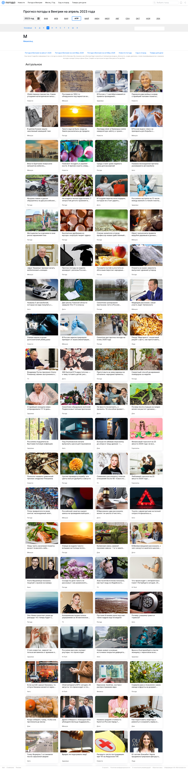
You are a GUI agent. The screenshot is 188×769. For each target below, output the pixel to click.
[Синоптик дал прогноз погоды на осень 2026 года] (111, 330)
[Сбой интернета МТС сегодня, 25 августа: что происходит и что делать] (76, 677)
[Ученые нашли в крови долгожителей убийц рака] (41, 330)
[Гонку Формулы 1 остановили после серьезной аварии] (41, 747)
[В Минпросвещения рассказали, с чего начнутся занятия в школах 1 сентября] (146, 538)
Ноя (148, 18)
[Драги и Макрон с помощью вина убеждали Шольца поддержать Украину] (76, 712)
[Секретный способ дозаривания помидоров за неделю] (146, 364)
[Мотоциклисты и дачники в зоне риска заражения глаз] (41, 225)
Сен (128, 18)
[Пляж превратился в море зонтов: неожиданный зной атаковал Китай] (41, 503)
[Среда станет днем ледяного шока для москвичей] (111, 156)
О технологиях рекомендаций (141, 767)
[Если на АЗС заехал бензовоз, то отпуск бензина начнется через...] (41, 677)
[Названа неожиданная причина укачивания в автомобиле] (146, 156)
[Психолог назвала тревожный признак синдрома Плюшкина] (41, 469)
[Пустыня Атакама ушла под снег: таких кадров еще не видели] (111, 608)
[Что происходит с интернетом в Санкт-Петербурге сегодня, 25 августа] (146, 573)
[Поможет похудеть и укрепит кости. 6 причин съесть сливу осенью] (76, 156)
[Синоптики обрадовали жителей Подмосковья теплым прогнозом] (76, 399)
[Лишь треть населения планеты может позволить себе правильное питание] (41, 538)
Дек (158, 18)
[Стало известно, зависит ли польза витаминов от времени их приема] (41, 642)
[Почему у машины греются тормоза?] (146, 608)
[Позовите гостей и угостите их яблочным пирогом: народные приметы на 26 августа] (111, 260)
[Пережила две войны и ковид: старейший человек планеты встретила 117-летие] (146, 86)
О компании (10, 767)
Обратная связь (157, 767)
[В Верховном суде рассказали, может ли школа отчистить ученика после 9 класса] (111, 503)
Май (87, 18)
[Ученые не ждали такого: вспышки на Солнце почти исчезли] (76, 538)
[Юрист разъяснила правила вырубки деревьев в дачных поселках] (146, 225)
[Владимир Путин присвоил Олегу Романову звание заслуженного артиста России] (41, 364)
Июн (97, 18)
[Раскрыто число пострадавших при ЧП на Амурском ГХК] (111, 747)
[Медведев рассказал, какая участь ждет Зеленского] (146, 295)
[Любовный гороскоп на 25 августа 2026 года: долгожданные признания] (146, 469)
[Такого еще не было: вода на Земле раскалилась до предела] (76, 121)
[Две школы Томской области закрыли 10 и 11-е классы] (76, 295)
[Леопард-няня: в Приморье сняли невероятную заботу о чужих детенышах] (111, 121)
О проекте (105, 767)
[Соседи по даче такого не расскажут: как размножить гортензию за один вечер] (76, 573)
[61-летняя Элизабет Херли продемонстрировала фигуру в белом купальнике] (146, 747)
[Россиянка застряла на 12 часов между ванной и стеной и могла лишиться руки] (146, 191)
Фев (56, 18)
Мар (66, 18)
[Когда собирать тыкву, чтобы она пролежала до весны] (41, 712)
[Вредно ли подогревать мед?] (76, 747)
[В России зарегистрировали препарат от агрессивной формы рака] (76, 330)
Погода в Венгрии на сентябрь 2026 (69, 53)
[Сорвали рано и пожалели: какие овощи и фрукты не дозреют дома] (146, 677)
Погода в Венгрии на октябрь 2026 (101, 53)
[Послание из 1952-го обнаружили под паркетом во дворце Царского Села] (76, 86)
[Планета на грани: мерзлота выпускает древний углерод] (146, 260)
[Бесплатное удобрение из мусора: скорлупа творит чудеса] (76, 225)
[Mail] (3, 2)
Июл (107, 18)
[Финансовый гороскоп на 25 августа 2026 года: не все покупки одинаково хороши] (146, 434)
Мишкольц (28, 41)
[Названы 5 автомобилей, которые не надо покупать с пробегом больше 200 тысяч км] (41, 295)
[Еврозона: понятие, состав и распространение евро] (111, 677)
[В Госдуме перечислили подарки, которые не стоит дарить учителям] (111, 191)
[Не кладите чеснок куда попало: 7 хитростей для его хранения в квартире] (76, 191)
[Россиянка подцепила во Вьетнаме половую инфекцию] (41, 434)
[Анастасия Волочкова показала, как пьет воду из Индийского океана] (111, 573)
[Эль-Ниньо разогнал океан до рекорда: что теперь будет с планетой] (41, 608)
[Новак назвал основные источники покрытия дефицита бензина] (111, 642)
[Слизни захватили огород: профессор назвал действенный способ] (111, 225)
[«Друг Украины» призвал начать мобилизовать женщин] (41, 260)
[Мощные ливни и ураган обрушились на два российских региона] (41, 191)
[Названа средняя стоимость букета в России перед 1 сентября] (111, 712)
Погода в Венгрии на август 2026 (38, 53)
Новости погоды (125, 53)
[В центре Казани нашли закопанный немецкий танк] (41, 121)
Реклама (18, 767)
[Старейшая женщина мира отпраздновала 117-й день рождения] (41, 399)
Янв (46, 18)
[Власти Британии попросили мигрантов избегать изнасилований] (41, 156)
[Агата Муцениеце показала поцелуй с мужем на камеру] (41, 573)
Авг (117, 18)
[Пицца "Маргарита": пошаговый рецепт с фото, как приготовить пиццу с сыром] (146, 330)
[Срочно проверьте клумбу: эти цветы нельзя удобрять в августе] (76, 469)
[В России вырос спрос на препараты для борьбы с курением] (146, 121)
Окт (138, 18)
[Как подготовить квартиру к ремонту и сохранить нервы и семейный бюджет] (146, 712)
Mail (3, 767)
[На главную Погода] (10, 2)
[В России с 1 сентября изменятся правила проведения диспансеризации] (111, 86)
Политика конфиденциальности (120, 767)
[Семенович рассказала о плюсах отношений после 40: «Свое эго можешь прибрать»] (111, 469)
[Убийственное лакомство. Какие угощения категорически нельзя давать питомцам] (41, 86)
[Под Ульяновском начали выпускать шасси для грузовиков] (76, 434)
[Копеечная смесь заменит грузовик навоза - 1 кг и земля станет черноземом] (111, 538)
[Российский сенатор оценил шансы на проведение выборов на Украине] (76, 503)
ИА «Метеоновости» (179, 767)
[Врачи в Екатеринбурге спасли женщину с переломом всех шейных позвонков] (146, 642)
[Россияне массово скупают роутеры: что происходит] (76, 642)
